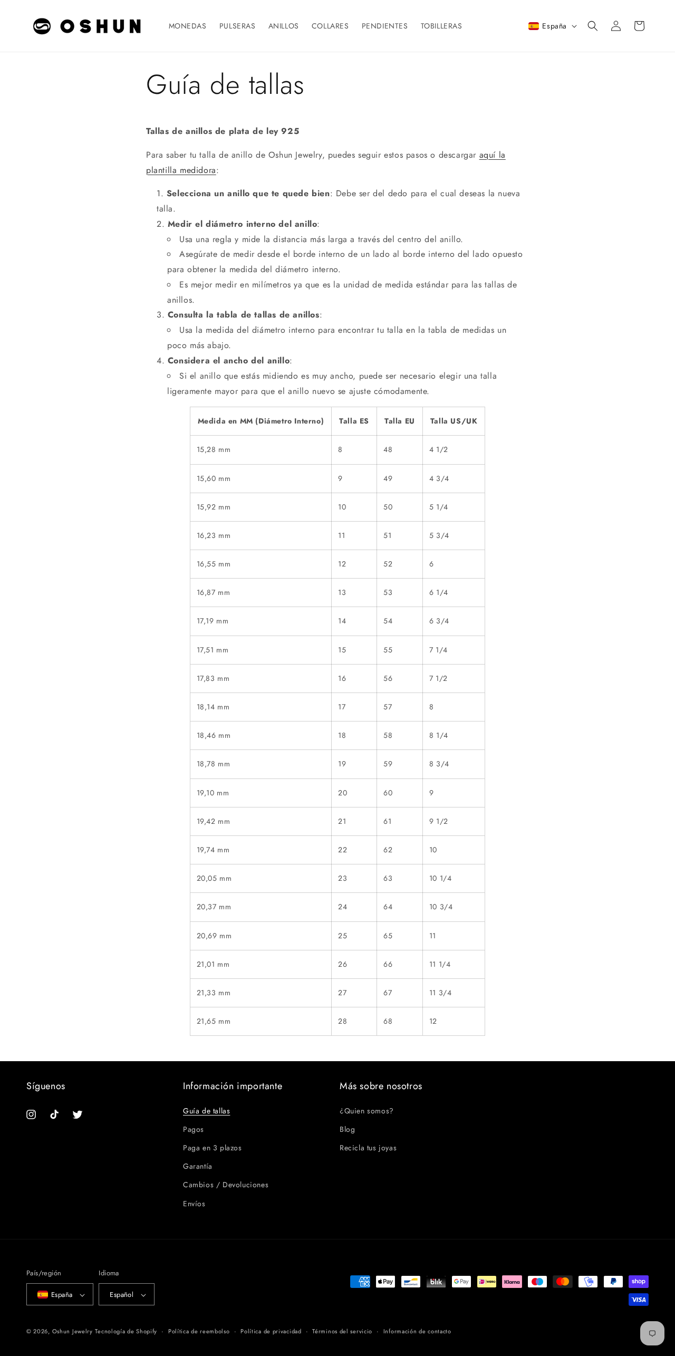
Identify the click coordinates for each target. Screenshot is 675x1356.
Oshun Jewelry (72, 1332)
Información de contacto (417, 1331)
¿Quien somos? (367, 1110)
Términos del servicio (342, 1331)
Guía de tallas (206, 1110)
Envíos (194, 1203)
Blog (347, 1128)
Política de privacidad (270, 1331)
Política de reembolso (199, 1331)
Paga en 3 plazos (212, 1147)
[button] (592, 25)
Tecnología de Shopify (126, 1332)
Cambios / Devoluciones (225, 1184)
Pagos (193, 1128)
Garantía (198, 1166)
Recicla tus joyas (368, 1147)
